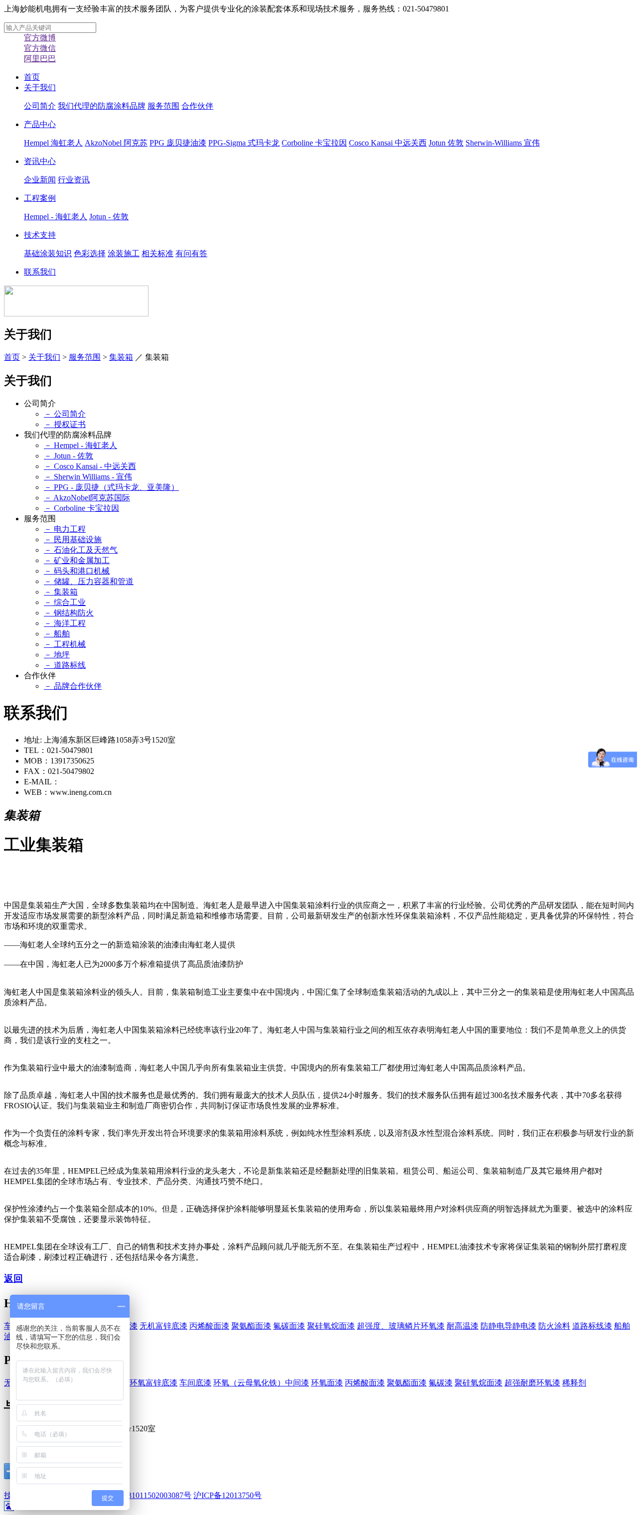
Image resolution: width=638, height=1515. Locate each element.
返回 (13, 1278)
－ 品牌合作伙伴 (73, 686)
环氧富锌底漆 (153, 1382)
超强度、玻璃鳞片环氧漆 (401, 1326)
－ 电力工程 (65, 529)
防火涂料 (554, 1326)
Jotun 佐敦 (446, 143)
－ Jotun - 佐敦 (68, 456)
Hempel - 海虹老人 (55, 216)
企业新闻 (40, 179)
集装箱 (121, 357)
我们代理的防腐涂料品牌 (102, 106)
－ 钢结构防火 (69, 612)
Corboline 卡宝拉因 (314, 143)
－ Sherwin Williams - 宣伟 (88, 476)
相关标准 (157, 253)
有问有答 (191, 253)
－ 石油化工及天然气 (81, 550)
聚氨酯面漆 (251, 1326)
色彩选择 (90, 253)
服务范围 (163, 106)
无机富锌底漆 (163, 1326)
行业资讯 (74, 179)
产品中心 (40, 124)
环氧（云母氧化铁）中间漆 (261, 1382)
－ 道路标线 (65, 665)
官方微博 (40, 37)
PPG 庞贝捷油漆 (178, 143)
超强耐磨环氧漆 (532, 1382)
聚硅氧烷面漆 (331, 1326)
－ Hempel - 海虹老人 (80, 445)
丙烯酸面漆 (209, 1326)
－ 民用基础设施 (73, 539)
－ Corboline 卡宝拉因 (81, 508)
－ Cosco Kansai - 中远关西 (90, 466)
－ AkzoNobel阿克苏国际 (87, 497)
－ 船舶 (57, 633)
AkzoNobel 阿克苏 (116, 143)
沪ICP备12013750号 (227, 1495)
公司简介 (40, 106)
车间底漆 (195, 1382)
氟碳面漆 (289, 1326)
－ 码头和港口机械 (77, 571)
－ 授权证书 (65, 424)
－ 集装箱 (61, 592)
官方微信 (40, 48)
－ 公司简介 (65, 414)
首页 (32, 77)
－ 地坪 (57, 654)
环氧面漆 (327, 1382)
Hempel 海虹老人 (53, 143)
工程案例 (40, 198)
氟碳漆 (441, 1382)
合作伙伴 (197, 106)
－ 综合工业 (65, 602)
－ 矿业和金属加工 (77, 560)
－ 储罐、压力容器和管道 (89, 581)
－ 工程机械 (65, 644)
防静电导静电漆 (508, 1326)
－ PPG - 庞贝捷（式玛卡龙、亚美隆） (111, 487)
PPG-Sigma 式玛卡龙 (244, 143)
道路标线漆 (592, 1326)
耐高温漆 (462, 1326)
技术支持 (40, 235)
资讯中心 (40, 161)
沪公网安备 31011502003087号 (138, 1495)
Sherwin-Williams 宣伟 (503, 143)
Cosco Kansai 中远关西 (388, 143)
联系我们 (40, 272)
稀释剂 (574, 1382)
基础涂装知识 (48, 253)
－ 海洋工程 (65, 623)
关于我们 (40, 87)
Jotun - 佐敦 (109, 216)
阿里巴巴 (40, 58)
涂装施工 (124, 253)
